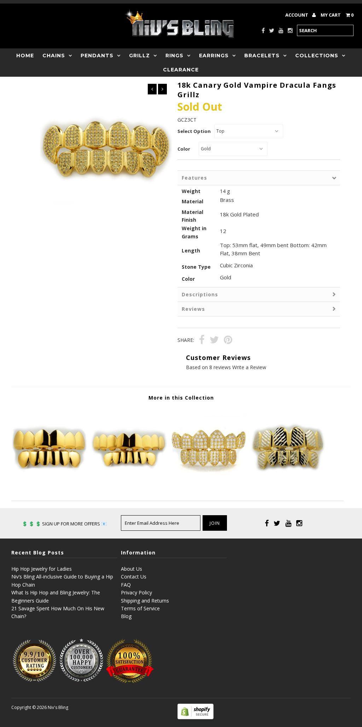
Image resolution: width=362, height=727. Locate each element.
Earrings (214, 55)
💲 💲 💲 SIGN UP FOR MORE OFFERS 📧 (64, 523)
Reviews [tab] (193, 309)
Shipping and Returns (145, 600)
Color (183, 149)
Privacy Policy (136, 592)
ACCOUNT (297, 15)
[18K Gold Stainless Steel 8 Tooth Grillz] (129, 482)
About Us (131, 568)
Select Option (194, 131)
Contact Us (133, 576)
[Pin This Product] (228, 340)
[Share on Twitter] (214, 340)
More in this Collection (181, 397)
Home (25, 55)
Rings (174, 55)
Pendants (97, 55)
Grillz (139, 55)
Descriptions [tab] (200, 294)
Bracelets (262, 55)
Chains (53, 55)
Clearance (181, 69)
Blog (126, 616)
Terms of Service (140, 608)
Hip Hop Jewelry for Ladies (41, 568)
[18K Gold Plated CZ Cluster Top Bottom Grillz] (208, 482)
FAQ (126, 584)
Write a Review (249, 367)
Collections (316, 55)
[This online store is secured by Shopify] (195, 717)
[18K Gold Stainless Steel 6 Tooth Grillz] (49, 482)
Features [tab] (194, 177)
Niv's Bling (58, 707)
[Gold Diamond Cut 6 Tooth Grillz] (288, 482)
